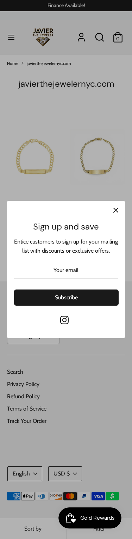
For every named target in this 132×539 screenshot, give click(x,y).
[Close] (116, 210)
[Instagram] (64, 320)
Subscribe (66, 297)
